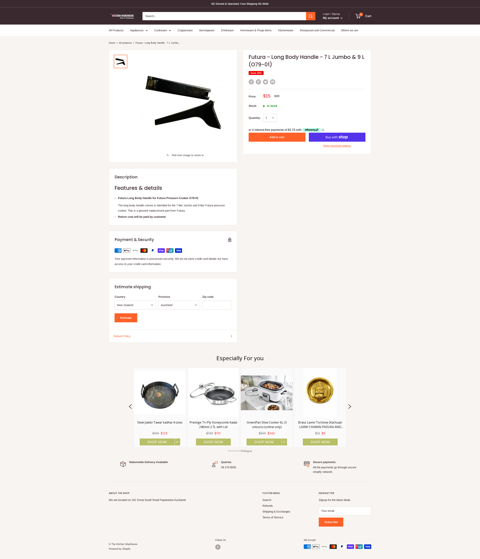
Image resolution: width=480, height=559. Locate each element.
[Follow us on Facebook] (217, 547)
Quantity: (255, 117)
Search (266, 499)
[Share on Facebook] (251, 82)
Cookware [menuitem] (160, 30)
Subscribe (331, 522)
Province (164, 296)
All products (125, 42)
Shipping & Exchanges (276, 511)
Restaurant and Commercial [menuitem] (317, 30)
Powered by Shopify (119, 548)
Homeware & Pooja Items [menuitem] (256, 30)
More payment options (337, 145)
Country (120, 296)
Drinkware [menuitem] (227, 30)
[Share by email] (272, 82)
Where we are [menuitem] (349, 30)
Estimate (126, 317)
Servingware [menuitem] (206, 30)
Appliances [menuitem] (137, 30)
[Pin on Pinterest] (258, 82)
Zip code (208, 296)
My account (331, 17)
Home (112, 42)
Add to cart (277, 137)
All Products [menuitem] (116, 30)
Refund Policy (122, 336)
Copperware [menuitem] (185, 30)
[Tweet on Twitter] (265, 82)
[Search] (310, 16)
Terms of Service (272, 517)
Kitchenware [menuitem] (285, 30)
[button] (130, 407)
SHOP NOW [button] (157, 441)
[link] (160, 407)
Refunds (267, 505)
